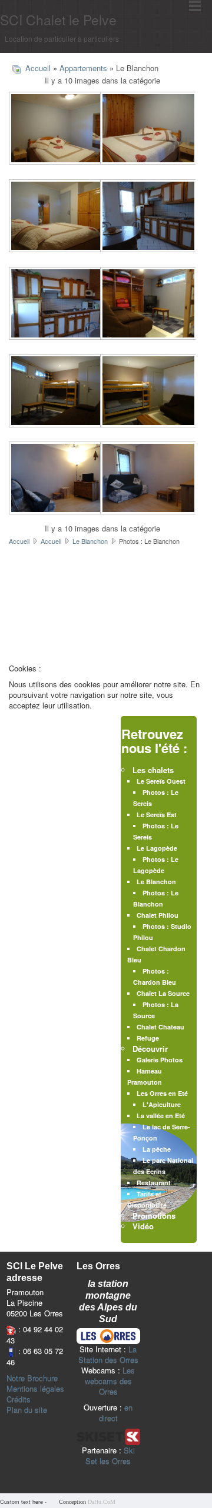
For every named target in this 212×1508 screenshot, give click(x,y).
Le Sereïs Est (157, 814)
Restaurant (154, 1182)
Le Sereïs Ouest (161, 781)
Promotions (153, 1215)
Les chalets (153, 769)
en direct (116, 1412)
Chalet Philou (157, 915)
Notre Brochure (32, 1378)
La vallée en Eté (161, 1115)
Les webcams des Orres (110, 1381)
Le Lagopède (157, 848)
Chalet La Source (163, 993)
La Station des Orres (108, 1354)
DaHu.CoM (101, 1502)
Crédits (18, 1399)
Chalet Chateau (160, 1026)
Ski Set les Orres (110, 1455)
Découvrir (150, 1048)
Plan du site (26, 1410)
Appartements (83, 67)
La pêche (157, 1149)
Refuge (148, 1038)
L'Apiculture (162, 1104)
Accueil (38, 67)
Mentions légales (35, 1388)
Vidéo (143, 1226)
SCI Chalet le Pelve (58, 19)
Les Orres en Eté (162, 1093)
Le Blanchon (90, 541)
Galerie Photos (160, 1059)
